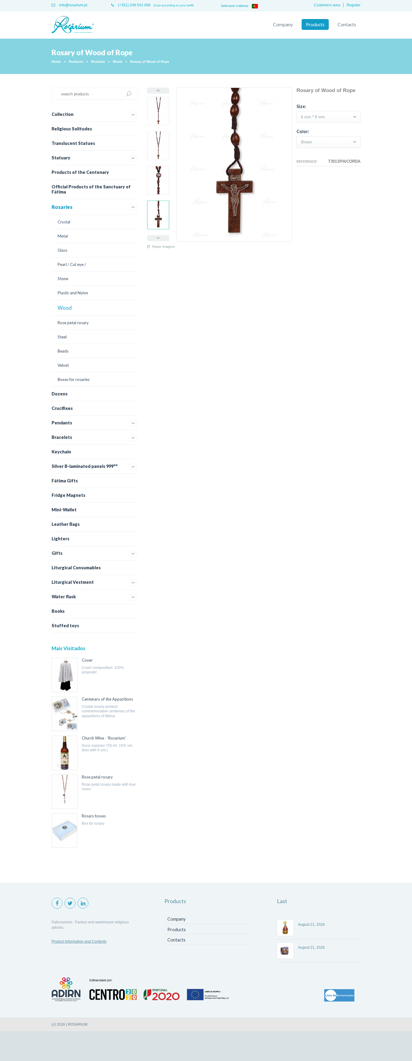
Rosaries (98, 61)
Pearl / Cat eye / (72, 264)
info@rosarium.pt (72, 5)
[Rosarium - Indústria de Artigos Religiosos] (73, 25)
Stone (63, 278)
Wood (117, 61)
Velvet (63, 365)
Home (56, 61)
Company (283, 24)
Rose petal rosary (73, 322)
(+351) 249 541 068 (134, 5)
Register (353, 5)
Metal (63, 236)
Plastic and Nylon (73, 292)
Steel (62, 336)
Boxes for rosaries (74, 379)
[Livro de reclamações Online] (339, 995)
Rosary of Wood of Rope (149, 61)
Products (315, 24)
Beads (63, 351)
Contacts (347, 24)
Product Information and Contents (79, 941)
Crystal (64, 221)
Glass (62, 250)
